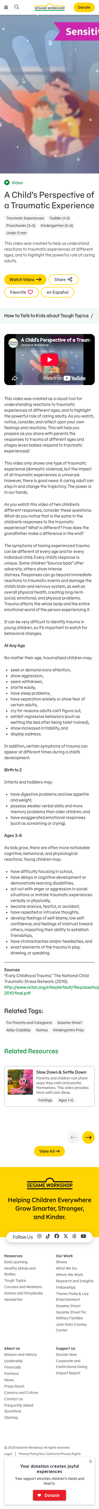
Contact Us (13, 1399)
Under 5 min (16, 233)
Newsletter (13, 1299)
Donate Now (66, 1354)
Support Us (65, 1348)
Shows (61, 1262)
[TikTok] (48, 1237)
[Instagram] (39, 1237)
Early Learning (15, 1262)
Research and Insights (74, 1281)
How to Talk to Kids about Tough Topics (46, 316)
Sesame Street (69, 1022)
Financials (12, 1367)
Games (42, 1030)
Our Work (64, 1256)
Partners (11, 1373)
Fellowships (66, 1287)
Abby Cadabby (18, 1030)
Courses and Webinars (23, 1286)
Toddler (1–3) (59, 218)
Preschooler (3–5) (20, 225)
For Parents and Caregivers (29, 1022)
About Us (12, 1348)
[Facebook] (56, 1237)
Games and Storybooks (23, 1293)
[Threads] (74, 1237)
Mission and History (20, 1354)
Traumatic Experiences (25, 218)
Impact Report (68, 1373)
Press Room (14, 1386)
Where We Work (69, 1274)
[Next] (88, 1137)
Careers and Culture (21, 1392)
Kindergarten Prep (68, 1030)
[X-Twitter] (65, 1237)
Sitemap (11, 1417)
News (9, 1380)
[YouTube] (83, 1237)
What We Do (66, 1268)
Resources (13, 1256)
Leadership (13, 1361)
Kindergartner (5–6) (57, 225)
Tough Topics (15, 1280)
